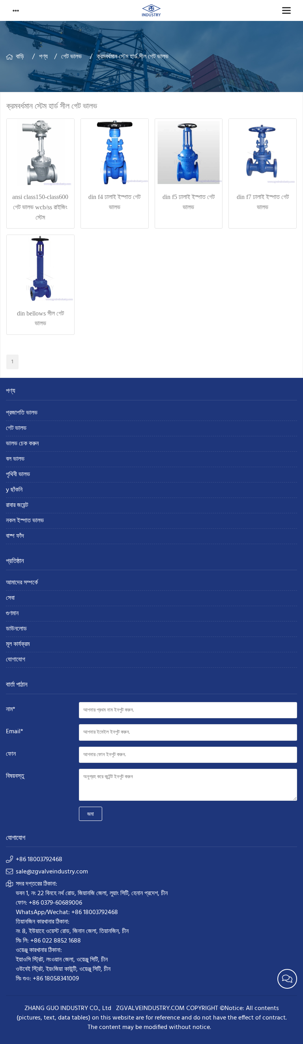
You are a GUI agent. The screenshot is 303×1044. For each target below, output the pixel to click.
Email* (14, 732)
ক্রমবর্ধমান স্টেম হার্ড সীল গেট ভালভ (132, 57)
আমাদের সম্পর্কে (22, 583)
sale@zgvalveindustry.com (52, 872)
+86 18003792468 (39, 859)
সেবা (10, 598)
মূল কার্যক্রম (18, 645)
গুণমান (12, 614)
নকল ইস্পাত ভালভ (25, 521)
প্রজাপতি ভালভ (21, 413)
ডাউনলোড (16, 629)
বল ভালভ (15, 459)
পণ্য (43, 57)
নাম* (10, 709)
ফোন (11, 754)
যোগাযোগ (15, 660)
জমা (90, 814)
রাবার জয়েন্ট (17, 506)
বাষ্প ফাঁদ (15, 536)
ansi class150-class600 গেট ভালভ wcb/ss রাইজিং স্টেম (40, 206)
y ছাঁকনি (14, 490)
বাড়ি (20, 57)
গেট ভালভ (71, 57)
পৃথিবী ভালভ (18, 475)
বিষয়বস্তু (15, 776)
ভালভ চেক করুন (22, 444)
